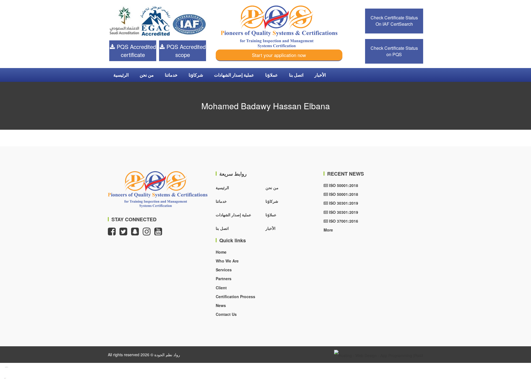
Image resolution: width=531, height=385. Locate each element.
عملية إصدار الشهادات (234, 75)
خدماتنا (171, 75)
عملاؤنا (271, 75)
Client (221, 287)
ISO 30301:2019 (343, 203)
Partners (223, 278)
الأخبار (320, 75)
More (328, 230)
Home (221, 252)
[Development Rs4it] (378, 354)
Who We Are (227, 261)
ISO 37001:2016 (343, 221)
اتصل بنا (296, 75)
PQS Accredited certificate (135, 51)
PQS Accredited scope (185, 51)
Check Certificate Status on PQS (394, 51)
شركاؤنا (196, 75)
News (221, 305)
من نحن (147, 75)
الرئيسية (121, 75)
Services (224, 269)
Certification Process (235, 296)
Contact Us (226, 314)
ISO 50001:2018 (343, 185)
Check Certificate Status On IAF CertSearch (394, 20)
